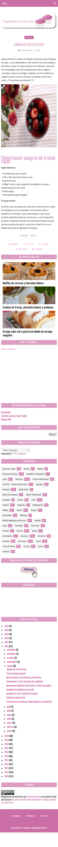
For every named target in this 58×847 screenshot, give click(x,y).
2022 (6, 642)
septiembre (12, 662)
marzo (10, 723)
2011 (6, 772)
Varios (40, 546)
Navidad (37, 520)
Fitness (20, 500)
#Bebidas (24, 235)
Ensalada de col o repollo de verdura (22, 693)
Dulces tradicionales (33, 495)
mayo (9, 715)
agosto (10, 666)
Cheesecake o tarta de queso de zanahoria (24, 681)
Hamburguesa (38, 505)
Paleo (5, 526)
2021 (6, 646)
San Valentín (7, 536)
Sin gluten (41, 536)
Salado (34, 531)
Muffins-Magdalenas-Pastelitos (14, 520)
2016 (6, 752)
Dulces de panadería (10, 495)
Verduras (6, 551)
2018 (6, 744)
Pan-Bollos (19, 526)
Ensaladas (6, 500)
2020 (6, 736)
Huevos (19, 510)
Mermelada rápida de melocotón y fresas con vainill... (29, 685)
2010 (6, 776)
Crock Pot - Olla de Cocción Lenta (15, 484)
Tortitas (26, 546)
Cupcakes (39, 484)
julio (9, 707)
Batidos (27, 469)
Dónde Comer (24, 489)
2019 (6, 740)
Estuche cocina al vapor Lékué (14, 416)
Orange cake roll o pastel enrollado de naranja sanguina (27, 333)
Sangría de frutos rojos (16, 669)
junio (9, 711)
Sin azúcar (25, 536)
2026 (6, 626)
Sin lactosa (22, 541)
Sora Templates (25, 828)
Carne (5, 479)
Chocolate (19, 479)
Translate (22, 454)
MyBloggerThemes (40, 828)
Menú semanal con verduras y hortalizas (23, 677)
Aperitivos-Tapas (9, 469)
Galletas (6, 505)
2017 (6, 748)
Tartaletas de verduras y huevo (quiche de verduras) (29, 702)
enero (9, 731)
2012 (6, 768)
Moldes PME (6, 419)
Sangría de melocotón (15, 697)
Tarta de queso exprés (16, 673)
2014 (6, 760)
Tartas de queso (9, 546)
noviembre (11, 654)
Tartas (38, 541)
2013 (6, 764)
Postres (20, 531)
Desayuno (6, 489)
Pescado (6, 531)
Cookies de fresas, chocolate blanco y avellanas (28, 307)
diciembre (11, 650)
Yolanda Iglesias (34, 796)
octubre (10, 658)
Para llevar (35, 526)
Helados (5, 510)
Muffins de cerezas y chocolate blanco (23, 283)
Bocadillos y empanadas (35, 474)
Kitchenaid (5, 412)
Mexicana (23, 515)
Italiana (34, 510)
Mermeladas (7, 515)
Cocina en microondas (41, 479)
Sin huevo (6, 541)
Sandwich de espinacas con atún (20, 689)
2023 (6, 638)
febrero (10, 727)
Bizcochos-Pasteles (10, 474)
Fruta (34, 500)
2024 (6, 634)
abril (9, 719)
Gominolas (21, 505)
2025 (6, 630)
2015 (6, 756)
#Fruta (33, 235)
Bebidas (29, 37)
